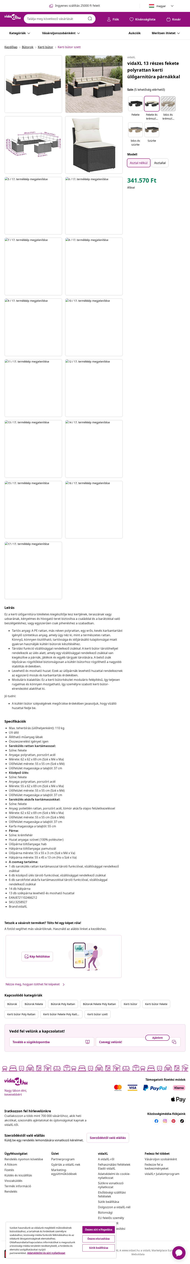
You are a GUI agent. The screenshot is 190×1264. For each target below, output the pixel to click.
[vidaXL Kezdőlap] (12, 17)
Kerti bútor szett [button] (97, 1014)
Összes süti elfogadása (98, 1229)
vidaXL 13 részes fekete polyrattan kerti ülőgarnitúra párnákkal (153, 70)
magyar (161, 6)
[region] (61, 1240)
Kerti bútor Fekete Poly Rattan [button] (61, 1014)
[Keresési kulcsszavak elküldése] (90, 19)
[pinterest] (173, 1121)
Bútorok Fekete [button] (34, 1004)
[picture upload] (85, 956)
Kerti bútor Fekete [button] (156, 1004)
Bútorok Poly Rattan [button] (63, 1004)
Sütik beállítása (108, 1202)
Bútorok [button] (12, 1004)
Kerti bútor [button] (130, 1004)
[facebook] (156, 1121)
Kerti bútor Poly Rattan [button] (21, 1014)
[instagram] (165, 1121)
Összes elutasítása (98, 1238)
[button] (135, 108)
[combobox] (60, 18)
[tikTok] (182, 1121)
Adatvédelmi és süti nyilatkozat (46, 1253)
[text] (141, 181)
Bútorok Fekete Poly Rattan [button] (99, 1004)
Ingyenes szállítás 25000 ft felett (77, 6)
